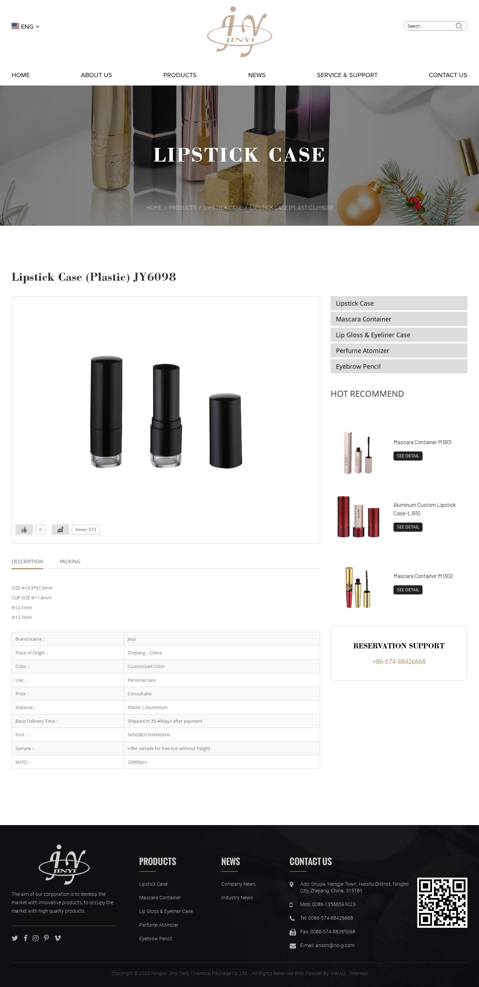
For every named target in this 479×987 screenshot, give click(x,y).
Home (21, 75)
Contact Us (448, 75)
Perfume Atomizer (362, 350)
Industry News (237, 897)
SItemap (359, 973)
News (257, 75)
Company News (238, 883)
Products (180, 75)
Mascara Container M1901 (422, 441)
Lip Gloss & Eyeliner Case (373, 335)
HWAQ (338, 973)
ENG (27, 26)
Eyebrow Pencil (358, 366)
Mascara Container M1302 (423, 575)
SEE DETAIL (408, 456)
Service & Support (347, 75)
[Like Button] (24, 529)
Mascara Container (363, 319)
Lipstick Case (239, 154)
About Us (96, 75)
